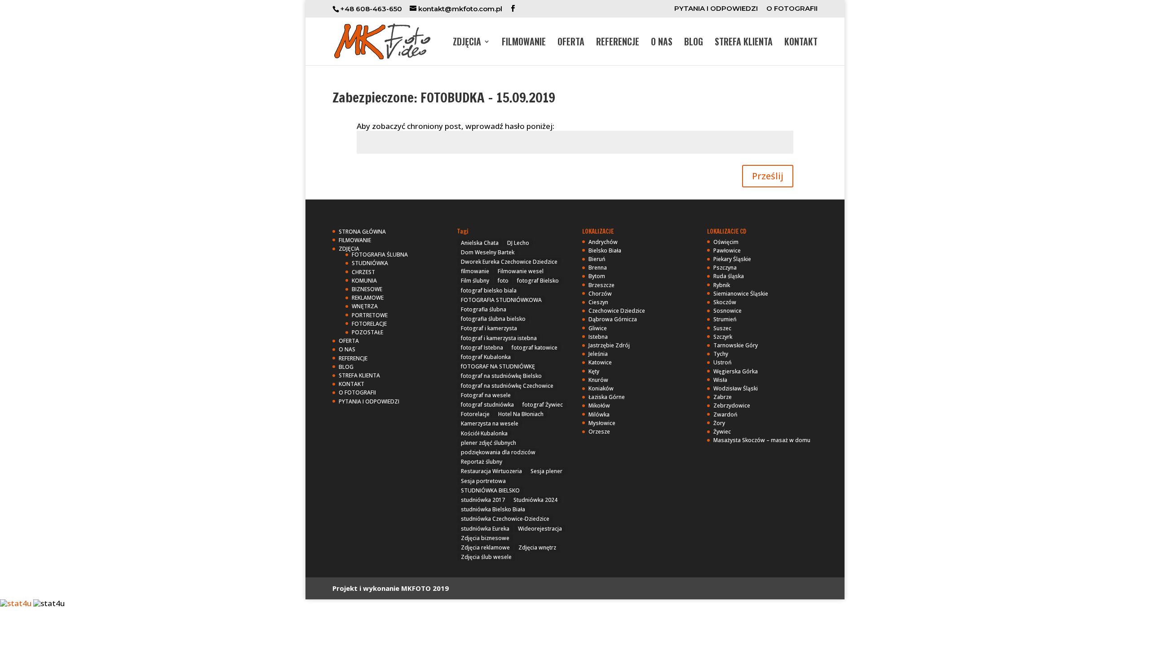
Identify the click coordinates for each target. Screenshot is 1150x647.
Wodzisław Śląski (735, 388)
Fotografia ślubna (483, 309)
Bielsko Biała (604, 250)
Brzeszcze (601, 285)
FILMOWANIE (524, 43)
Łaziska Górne (606, 397)
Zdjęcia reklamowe (485, 547)
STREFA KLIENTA (744, 43)
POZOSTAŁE (367, 332)
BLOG (693, 43)
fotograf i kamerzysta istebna (499, 338)
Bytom (596, 276)
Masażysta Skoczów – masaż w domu (761, 440)
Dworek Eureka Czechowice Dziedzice (509, 262)
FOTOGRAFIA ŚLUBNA (380, 254)
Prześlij (767, 176)
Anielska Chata (480, 243)
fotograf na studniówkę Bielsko (501, 376)
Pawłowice (727, 250)
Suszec (722, 328)
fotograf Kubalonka (486, 357)
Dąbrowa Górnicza (612, 319)
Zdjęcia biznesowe (485, 538)
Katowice (600, 362)
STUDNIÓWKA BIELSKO (490, 490)
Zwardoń (725, 414)
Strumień (725, 319)
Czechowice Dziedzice (616, 311)
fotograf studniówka (487, 404)
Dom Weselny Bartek (487, 252)
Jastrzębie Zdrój (609, 345)
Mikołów (599, 405)
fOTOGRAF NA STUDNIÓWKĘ (498, 366)
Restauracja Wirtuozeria (491, 471)
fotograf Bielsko (538, 280)
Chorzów (600, 293)
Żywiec (722, 431)
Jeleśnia (598, 354)
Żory (719, 423)
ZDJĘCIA (467, 43)
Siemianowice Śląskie (740, 293)
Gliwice (597, 328)
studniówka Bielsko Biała (493, 509)
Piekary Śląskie (732, 259)
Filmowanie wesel (521, 271)
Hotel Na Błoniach (521, 414)
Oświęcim (726, 242)
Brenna (597, 267)
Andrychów (603, 242)
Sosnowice (727, 311)
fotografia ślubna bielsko (493, 319)
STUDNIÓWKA (370, 263)
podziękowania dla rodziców (498, 452)
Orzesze (599, 431)
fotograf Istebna (482, 347)
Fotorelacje (475, 414)
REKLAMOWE (368, 297)
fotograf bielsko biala (489, 290)
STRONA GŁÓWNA (362, 231)
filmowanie (475, 271)
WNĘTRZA (365, 306)
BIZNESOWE (367, 289)
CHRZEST (363, 272)
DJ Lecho (518, 243)
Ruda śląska (728, 276)
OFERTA (570, 43)
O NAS (661, 43)
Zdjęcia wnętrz (537, 547)
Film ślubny (475, 280)
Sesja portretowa (483, 481)
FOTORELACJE (369, 324)
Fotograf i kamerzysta (489, 328)
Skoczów (724, 302)
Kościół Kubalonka (484, 433)
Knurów (598, 380)
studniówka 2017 (483, 500)
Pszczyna (725, 267)
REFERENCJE (617, 43)
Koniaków (601, 388)
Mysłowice (601, 423)
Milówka (599, 414)
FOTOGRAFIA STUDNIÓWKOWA (501, 300)
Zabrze (722, 397)
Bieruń (597, 259)
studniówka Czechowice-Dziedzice (505, 519)
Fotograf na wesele (486, 395)
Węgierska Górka (735, 371)
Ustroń (722, 362)
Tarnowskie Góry (735, 345)
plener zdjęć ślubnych (488, 443)
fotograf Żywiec (542, 404)
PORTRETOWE (370, 315)
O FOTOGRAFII (792, 9)
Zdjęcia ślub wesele (486, 557)
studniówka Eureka (485, 528)
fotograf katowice (534, 347)
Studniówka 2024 (535, 500)
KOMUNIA (364, 280)
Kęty (593, 371)
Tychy (720, 354)
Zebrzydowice (731, 405)
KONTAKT (801, 43)
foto (503, 280)
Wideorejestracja (540, 528)
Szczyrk (722, 337)
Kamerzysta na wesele (489, 423)
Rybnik (721, 285)
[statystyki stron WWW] (15, 603)
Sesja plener (546, 471)
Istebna (598, 337)
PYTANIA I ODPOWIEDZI (716, 9)
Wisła (720, 380)
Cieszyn (598, 302)
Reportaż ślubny (481, 461)
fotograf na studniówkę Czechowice (507, 386)
